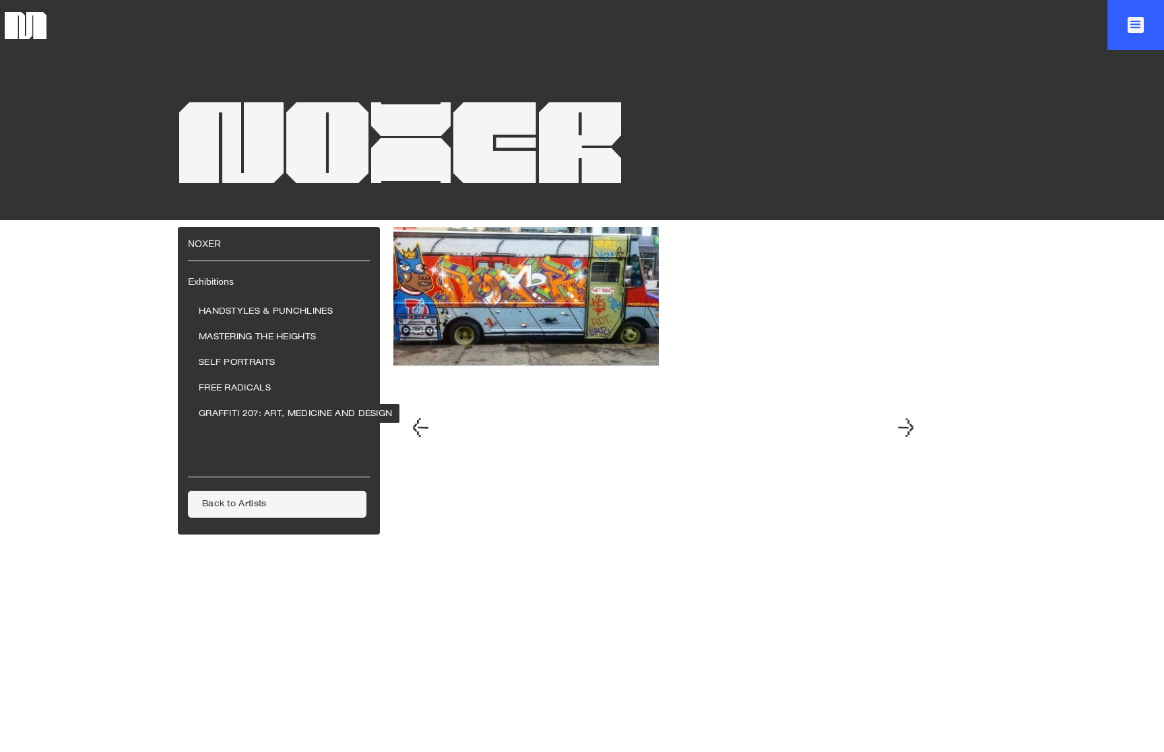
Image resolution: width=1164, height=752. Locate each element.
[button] (1135, 25)
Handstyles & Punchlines (266, 312)
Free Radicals (235, 388)
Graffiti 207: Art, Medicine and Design (295, 414)
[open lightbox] (526, 429)
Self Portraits (237, 363)
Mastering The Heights (257, 337)
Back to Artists (234, 504)
